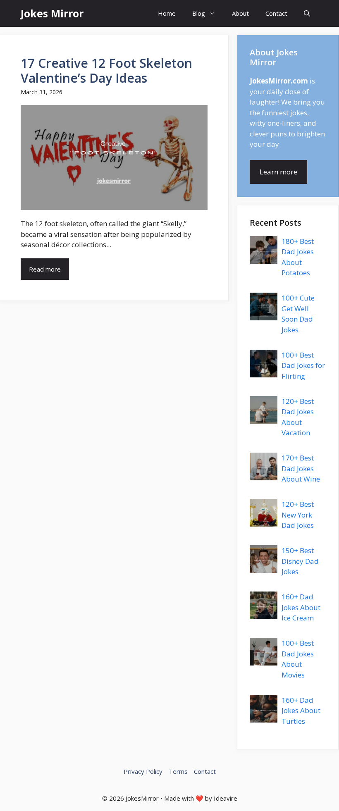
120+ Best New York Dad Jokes (298, 514)
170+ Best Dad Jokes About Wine (301, 468)
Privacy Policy (143, 771)
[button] (307, 13)
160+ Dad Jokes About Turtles (301, 710)
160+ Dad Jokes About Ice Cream (301, 607)
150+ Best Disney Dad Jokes (300, 561)
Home (167, 13)
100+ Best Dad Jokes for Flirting (303, 365)
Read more (45, 269)
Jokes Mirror (52, 13)
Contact (276, 13)
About (240, 13)
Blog (198, 13)
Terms (178, 771)
